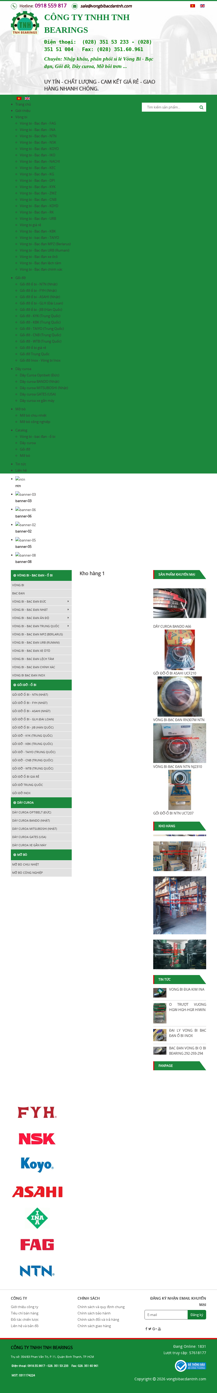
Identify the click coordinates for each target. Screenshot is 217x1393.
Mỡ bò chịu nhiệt (33, 415)
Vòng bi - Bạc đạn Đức (29, 601)
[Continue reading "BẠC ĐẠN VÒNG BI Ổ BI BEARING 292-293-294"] (159, 1051)
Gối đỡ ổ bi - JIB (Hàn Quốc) (41, 309)
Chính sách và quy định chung (101, 1306)
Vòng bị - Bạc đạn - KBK (38, 231)
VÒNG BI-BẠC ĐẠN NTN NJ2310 (177, 766)
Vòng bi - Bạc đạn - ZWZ (38, 193)
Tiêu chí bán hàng (24, 1313)
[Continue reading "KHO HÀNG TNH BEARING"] (179, 853)
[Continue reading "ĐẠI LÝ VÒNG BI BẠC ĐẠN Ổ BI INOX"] (159, 1035)
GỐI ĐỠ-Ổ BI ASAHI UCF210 (174, 673)
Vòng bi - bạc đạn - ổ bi (37, 436)
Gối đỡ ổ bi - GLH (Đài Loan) (41, 303)
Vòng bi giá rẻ (30, 224)
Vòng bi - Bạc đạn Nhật (30, 610)
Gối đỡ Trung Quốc (34, 354)
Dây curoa (23, 368)
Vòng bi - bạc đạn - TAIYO (39, 237)
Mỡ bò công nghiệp (35, 421)
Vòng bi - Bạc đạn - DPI (37, 180)
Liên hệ (21, 470)
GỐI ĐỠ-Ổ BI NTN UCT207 (173, 813)
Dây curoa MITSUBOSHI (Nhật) (44, 387)
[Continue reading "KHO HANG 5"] (179, 902)
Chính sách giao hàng (94, 1325)
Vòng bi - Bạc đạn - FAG (38, 123)
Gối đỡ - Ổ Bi (26, 685)
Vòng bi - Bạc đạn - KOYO (39, 148)
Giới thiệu (22, 110)
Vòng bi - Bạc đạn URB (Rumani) (44, 250)
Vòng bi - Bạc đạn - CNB (38, 199)
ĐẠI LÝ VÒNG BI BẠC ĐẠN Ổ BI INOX (187, 1033)
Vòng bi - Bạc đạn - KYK (38, 186)
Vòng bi (21, 117)
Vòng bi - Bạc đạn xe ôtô (39, 256)
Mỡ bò (20, 409)
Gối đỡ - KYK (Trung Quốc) (40, 315)
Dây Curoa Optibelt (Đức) (39, 375)
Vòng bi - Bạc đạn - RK (37, 212)
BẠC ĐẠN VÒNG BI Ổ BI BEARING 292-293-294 (187, 1051)
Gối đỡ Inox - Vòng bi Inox (40, 360)
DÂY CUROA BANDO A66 (172, 626)
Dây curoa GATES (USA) (38, 394)
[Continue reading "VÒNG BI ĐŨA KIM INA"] (159, 993)
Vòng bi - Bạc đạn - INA (37, 129)
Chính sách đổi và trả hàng (98, 1319)
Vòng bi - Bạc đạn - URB (38, 218)
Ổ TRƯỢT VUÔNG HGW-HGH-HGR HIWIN (187, 1007)
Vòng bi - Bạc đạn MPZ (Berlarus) (45, 244)
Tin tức (20, 464)
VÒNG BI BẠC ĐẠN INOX (28, 675)
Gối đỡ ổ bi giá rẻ (33, 347)
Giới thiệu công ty (24, 1306)
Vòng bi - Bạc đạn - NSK (38, 142)
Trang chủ (23, 104)
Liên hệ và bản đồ (25, 1325)
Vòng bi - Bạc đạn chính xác (41, 269)
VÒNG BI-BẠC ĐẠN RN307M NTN (179, 719)
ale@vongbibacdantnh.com (107, 5)
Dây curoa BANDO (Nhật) (39, 381)
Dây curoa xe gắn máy (37, 400)
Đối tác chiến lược (25, 1319)
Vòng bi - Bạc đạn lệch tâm (40, 263)
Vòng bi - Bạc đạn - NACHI (40, 161)
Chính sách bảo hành (94, 1313)
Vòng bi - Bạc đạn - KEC (38, 167)
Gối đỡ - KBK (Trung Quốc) (40, 322)
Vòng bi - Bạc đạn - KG (37, 174)
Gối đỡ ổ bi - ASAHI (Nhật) (40, 296)
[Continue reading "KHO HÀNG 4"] (179, 951)
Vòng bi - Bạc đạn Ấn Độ (30, 618)
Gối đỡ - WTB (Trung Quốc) (40, 341)
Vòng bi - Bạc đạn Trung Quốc (35, 626)
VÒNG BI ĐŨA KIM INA (186, 989)
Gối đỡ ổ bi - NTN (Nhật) (38, 284)
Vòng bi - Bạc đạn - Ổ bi (35, 575)
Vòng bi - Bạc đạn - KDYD (39, 205)
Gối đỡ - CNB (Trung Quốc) (40, 335)
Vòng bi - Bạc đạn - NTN (38, 136)
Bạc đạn (18, 593)
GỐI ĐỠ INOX (21, 793)
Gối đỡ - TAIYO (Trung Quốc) (42, 328)
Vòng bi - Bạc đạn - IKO (37, 155)
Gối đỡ (20, 277)
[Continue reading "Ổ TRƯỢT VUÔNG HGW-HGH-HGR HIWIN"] (159, 1013)
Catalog (21, 430)
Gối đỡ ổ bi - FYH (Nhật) (38, 290)
